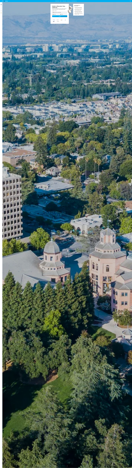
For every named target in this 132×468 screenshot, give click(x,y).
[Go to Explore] (1, 9)
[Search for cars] (1, 6)
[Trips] (1, 11)
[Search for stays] (1, 4)
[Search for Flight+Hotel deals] (1, 7)
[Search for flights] (1, 3)
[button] (1, 1)
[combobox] (54, 10)
